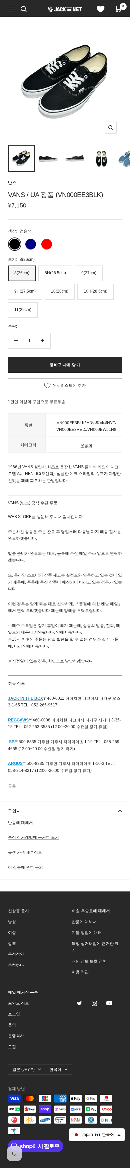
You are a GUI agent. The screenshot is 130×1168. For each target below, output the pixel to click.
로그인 (14, 1014)
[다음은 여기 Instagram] (94, 1003)
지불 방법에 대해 (87, 932)
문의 (12, 1025)
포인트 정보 (18, 1003)
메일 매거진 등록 (23, 992)
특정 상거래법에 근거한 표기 (33, 837)
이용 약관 (80, 972)
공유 (12, 786)
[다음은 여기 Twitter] (79, 1003)
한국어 (55, 1069)
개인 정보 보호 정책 (89, 961)
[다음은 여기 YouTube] (109, 1003)
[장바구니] (118, 9)
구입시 (14, 811)
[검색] (24, 9)
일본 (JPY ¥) (23, 1069)
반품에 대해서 (20, 822)
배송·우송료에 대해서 (91, 910)
